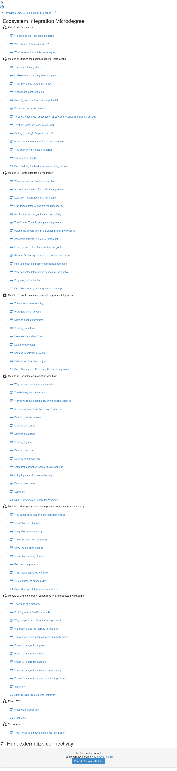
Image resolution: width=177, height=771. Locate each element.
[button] (2, 3)
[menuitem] (2, 8)
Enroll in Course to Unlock (88, 761)
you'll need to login (102, 756)
